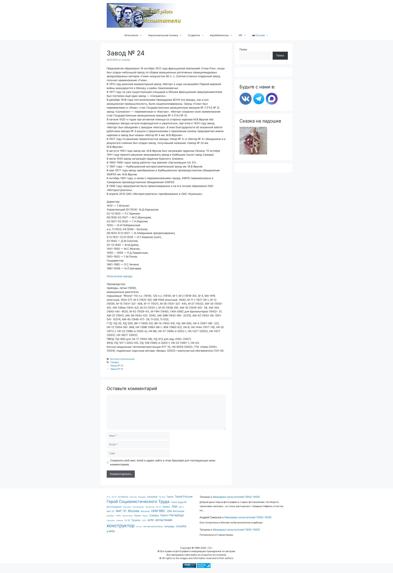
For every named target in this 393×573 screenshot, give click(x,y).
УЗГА (144, 520)
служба (181, 526)
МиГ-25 (110, 511)
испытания (163, 520)
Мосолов (145, 511)
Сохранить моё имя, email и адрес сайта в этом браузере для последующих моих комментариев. (162, 462)
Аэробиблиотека (219, 35)
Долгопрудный (114, 507)
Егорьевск (127, 507)
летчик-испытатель (153, 526)
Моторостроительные (122, 359)
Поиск (243, 49)
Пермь (137, 515)
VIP (240, 35)
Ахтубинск (123, 497)
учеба (111, 531)
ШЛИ (151, 520)
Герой (170, 496)
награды (169, 526)
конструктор (121, 525)
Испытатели (131, 35)
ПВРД (118, 516)
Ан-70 (114, 497)
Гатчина (162, 497)
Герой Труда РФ (178, 502)
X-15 (108, 497)
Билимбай (152, 497)
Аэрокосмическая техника (163, 35)
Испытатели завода (119, 276)
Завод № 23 (116, 365)
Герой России (184, 496)
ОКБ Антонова (175, 511)
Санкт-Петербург (172, 515)
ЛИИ (174, 506)
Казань (166, 506)
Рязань (145, 516)
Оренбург (111, 516)
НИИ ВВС (158, 511)
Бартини (133, 497)
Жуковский (150, 507)
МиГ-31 (121, 511)
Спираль (119, 520)
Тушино (135, 520)
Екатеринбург (138, 507)
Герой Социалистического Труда (138, 501)
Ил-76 (158, 507)
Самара (114, 362)
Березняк (142, 497)
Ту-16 (127, 520)
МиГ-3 (181, 507)
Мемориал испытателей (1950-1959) (236, 496)
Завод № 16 (116, 369)
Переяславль (127, 516)
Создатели (194, 35)
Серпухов (111, 520)
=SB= (210, 547)
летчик (139, 527)
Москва (133, 511)
